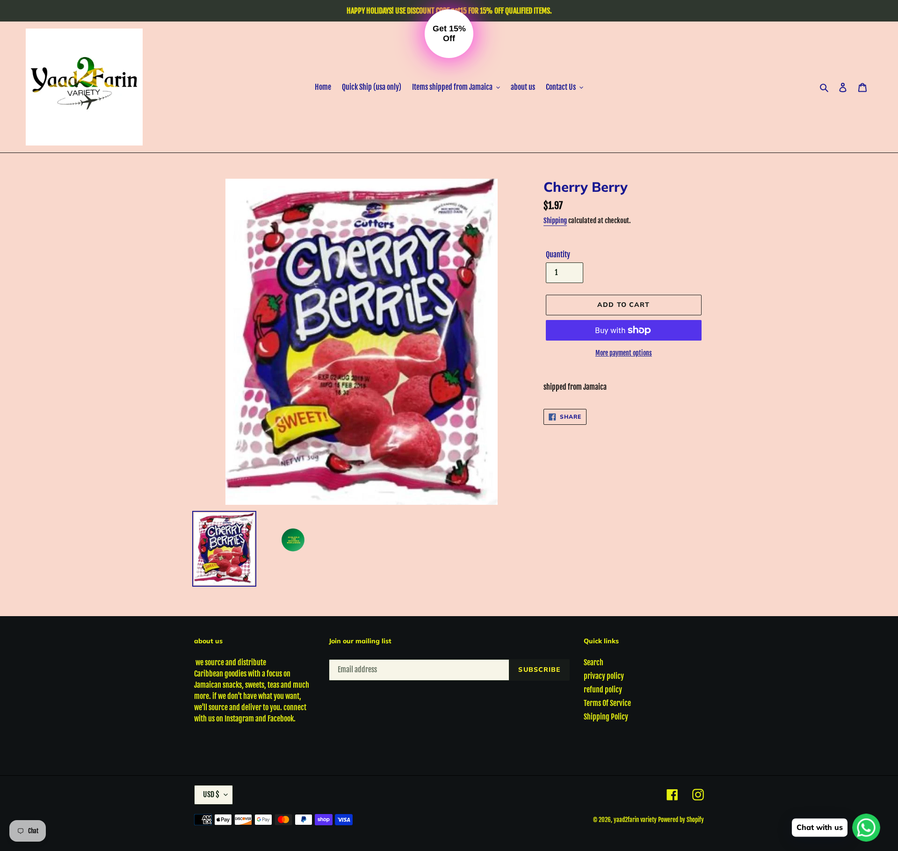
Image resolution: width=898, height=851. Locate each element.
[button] (449, 33)
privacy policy (604, 676)
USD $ (211, 794)
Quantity (558, 254)
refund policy (603, 689)
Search (593, 662)
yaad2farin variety (635, 819)
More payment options (623, 353)
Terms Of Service (607, 703)
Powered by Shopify (681, 819)
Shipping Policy (606, 716)
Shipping (555, 220)
